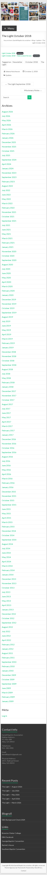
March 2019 (7, 339)
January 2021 (7, 247)
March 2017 (7, 426)
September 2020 (9, 260)
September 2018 (9, 365)
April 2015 (6, 518)
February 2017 (8, 430)
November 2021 (9, 212)
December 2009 (9, 675)
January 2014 (7, 574)
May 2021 (6, 234)
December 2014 (9, 531)
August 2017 (7, 404)
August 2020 (7, 264)
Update (8, 75)
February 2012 (8, 644)
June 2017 (6, 413)
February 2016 (8, 483)
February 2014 (8, 570)
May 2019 (6, 330)
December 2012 (9, 614)
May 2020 (6, 277)
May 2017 (6, 417)
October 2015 (8, 500)
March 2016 (7, 478)
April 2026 (6, 125)
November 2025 (9, 146)
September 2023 (9, 177)
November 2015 (9, 496)
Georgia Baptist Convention (13, 841)
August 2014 (7, 544)
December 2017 (9, 391)
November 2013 (9, 583)
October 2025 (8, 151)
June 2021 (6, 229)
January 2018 (7, 387)
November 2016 (9, 443)
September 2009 (9, 684)
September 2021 (9, 221)
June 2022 (6, 194)
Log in (4, 716)
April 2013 (6, 605)
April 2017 (6, 422)
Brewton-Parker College (11, 833)
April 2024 (6, 164)
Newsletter (17, 62)
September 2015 (9, 505)
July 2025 (6, 155)
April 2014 (6, 561)
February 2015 (8, 526)
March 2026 (7, 129)
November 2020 (9, 251)
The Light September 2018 (17, 84)
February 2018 (8, 382)
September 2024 (9, 159)
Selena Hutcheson (13, 71)
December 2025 (9, 142)
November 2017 (9, 395)
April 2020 (6, 282)
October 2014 (8, 535)
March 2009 (7, 692)
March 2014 (7, 566)
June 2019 (6, 325)
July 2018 (6, 373)
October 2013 (8, 587)
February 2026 (8, 133)
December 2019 (9, 299)
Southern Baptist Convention (13, 849)
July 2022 (6, 190)
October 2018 (31, 62)
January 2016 (7, 487)
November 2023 (9, 173)
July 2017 (6, 408)
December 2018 (9, 352)
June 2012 (6, 636)
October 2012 (8, 618)
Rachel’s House (8, 845)
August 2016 (7, 456)
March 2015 (7, 522)
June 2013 (6, 596)
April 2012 (6, 640)
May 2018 (6, 378)
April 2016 (6, 474)
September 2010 (9, 662)
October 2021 (8, 216)
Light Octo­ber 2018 (8, 53)
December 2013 (9, 579)
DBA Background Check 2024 (13, 820)
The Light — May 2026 (10, 795)
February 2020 (8, 291)
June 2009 (6, 688)
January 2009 (7, 701)
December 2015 (9, 491)
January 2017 (7, 435)
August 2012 (7, 627)
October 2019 (8, 308)
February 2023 (8, 181)
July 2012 (6, 631)
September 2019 (9, 312)
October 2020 (8, 256)
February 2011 (8, 657)
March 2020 (7, 286)
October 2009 (8, 679)
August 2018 (7, 369)
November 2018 (9, 356)
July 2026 (6, 116)
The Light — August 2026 (12, 787)
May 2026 (6, 120)
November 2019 (9, 304)
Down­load (20, 53)
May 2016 (6, 470)
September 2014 (9, 539)
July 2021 (6, 225)
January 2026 (7, 138)
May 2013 (6, 601)
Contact (23, 871)
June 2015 (6, 509)
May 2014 (6, 557)
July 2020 (6, 269)
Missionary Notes (33, 90)
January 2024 (7, 168)
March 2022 (7, 203)
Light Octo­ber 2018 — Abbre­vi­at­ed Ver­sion (17, 56)
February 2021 (8, 242)
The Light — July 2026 (10, 791)
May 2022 (6, 199)
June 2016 (6, 465)
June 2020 (6, 273)
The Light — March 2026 (11, 803)
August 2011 (7, 653)
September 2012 (9, 622)
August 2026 (7, 111)
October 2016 (8, 448)
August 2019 (7, 317)
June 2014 (6, 553)
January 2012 (7, 649)
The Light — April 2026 (11, 799)
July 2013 (6, 592)
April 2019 (6, 334)
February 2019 (8, 343)
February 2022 (8, 208)
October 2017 (8, 400)
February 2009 (8, 697)
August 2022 (7, 186)
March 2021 (7, 238)
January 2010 (7, 670)
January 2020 (7, 295)
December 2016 (9, 439)
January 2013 (7, 609)
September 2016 (9, 452)
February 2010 (8, 666)
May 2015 (6, 513)
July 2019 (6, 321)
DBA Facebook (7, 837)
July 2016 (6, 461)
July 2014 (6, 548)
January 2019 (7, 347)
